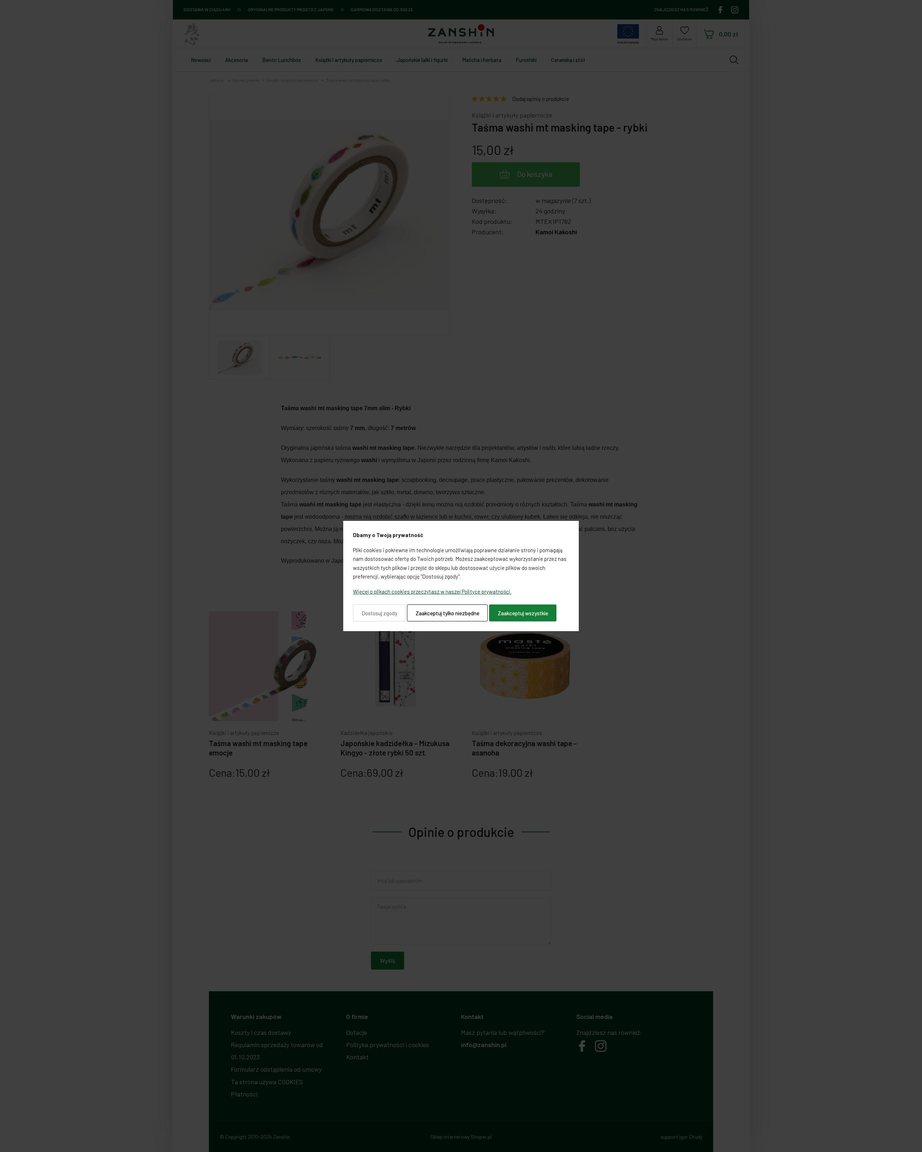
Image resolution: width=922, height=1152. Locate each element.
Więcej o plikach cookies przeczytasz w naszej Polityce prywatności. (432, 591)
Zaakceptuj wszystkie (523, 613)
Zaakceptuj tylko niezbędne (447, 613)
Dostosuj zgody (379, 613)
